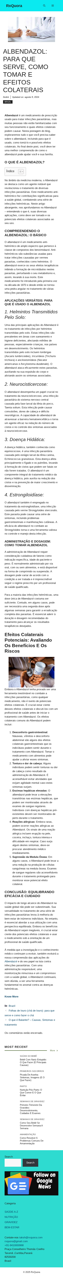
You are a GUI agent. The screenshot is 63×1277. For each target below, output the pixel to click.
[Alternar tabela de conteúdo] (19, 171)
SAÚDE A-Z (11, 1211)
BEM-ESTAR (12, 1227)
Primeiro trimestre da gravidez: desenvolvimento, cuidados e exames (31, 1109)
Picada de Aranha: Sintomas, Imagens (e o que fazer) (32, 1077)
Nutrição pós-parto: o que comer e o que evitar (31, 1092)
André (6, 97)
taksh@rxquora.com (31, 1237)
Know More (11, 996)
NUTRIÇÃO (11, 1217)
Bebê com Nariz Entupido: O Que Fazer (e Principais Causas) (33, 1062)
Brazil (8, 102)
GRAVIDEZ (11, 1222)
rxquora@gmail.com (16, 1241)
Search (9, 1156)
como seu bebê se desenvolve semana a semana (31, 1125)
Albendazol (11, 961)
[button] (44, 5)
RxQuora (14, 6)
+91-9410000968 (14, 1245)
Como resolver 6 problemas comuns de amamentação (31, 1141)
